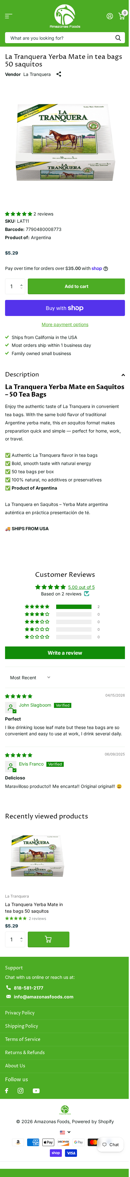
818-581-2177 (28, 987)
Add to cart (76, 286)
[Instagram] (20, 1091)
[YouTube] (36, 1090)
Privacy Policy (20, 1013)
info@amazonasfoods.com (44, 996)
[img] (18, 696)
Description (22, 374)
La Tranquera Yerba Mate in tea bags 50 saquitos (34, 908)
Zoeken (118, 37)
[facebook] (6, 1090)
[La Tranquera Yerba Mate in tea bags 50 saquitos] (37, 856)
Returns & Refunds (25, 1053)
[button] (19, 213)
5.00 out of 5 (81, 587)
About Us (15, 1066)
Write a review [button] (65, 653)
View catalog (8, 16)
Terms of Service (22, 1039)
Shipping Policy (21, 1026)
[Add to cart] (48, 939)
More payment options (65, 324)
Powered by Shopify (93, 1121)
